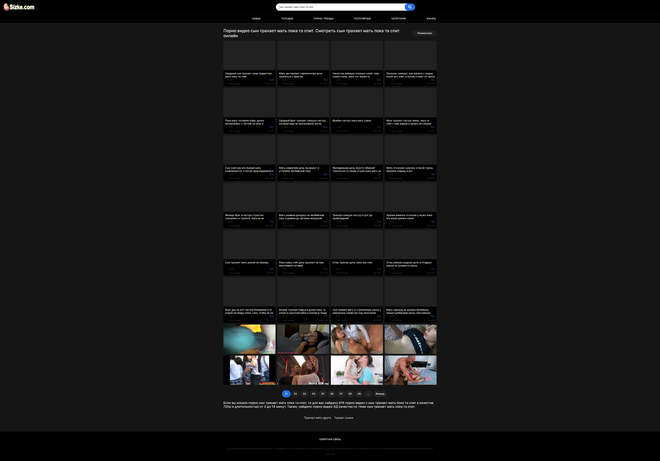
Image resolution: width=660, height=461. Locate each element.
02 (295, 393)
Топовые (287, 18)
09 (359, 393)
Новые (256, 18)
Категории (399, 18)
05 (322, 393)
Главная (227, 18)
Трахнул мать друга (317, 417)
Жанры (431, 18)
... (368, 393)
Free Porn (330, 454)
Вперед (380, 393)
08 (350, 393)
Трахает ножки (343, 417)
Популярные (362, 18)
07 (341, 393)
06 (331, 393)
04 (313, 393)
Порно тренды (323, 18)
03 (304, 393)
